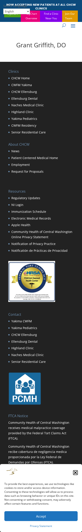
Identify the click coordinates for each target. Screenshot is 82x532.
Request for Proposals (27, 171)
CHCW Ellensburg (24, 92)
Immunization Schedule (28, 211)
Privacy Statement (41, 526)
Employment (20, 165)
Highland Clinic (22, 112)
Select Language (15, 6)
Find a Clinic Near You (51, 16)
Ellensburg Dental (24, 98)
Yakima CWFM (21, 321)
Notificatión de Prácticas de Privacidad (39, 250)
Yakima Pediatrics (24, 119)
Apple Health (20, 225)
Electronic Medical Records (31, 218)
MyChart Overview (31, 16)
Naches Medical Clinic (27, 105)
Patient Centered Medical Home (34, 158)
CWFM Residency (23, 125)
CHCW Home (20, 78)
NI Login (17, 205)
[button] (75, 472)
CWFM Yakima (21, 85)
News (15, 151)
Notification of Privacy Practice (33, 244)
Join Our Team (70, 16)
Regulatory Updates (25, 198)
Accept (41, 516)
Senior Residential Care (28, 132)
